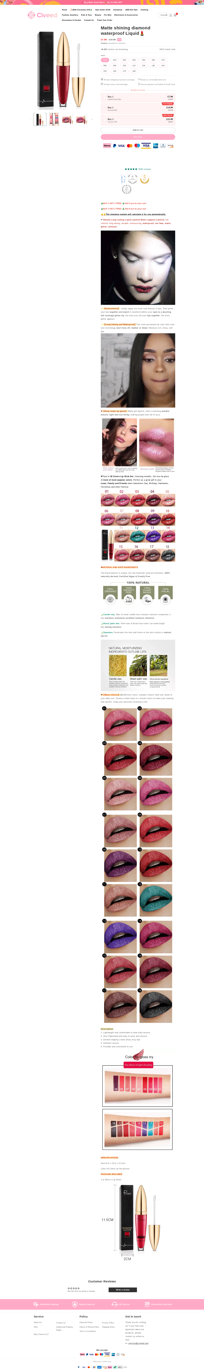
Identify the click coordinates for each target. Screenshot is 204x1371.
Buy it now (138, 137)
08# (105, 66)
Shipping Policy (108, 1327)
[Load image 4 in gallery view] (82, 119)
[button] (138, 97)
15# (105, 71)
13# (153, 66)
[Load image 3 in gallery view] (68, 119)
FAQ (36, 1327)
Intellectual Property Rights (64, 1328)
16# (114, 71)
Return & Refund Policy (89, 1327)
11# (134, 66)
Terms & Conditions (88, 1331)
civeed (109, 1361)
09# (114, 66)
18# (134, 71)
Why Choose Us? (41, 1334)
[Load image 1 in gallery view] (39, 119)
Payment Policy (86, 1322)
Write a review (123, 1290)
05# (143, 60)
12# (143, 66)
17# (124, 71)
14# (163, 66)
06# (153, 60)
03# (124, 60)
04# (134, 60)
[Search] (166, 15)
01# (105, 60)
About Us (38, 1322)
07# (163, 60)
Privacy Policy (108, 1323)
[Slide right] (92, 119)
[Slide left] (30, 119)
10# (124, 66)
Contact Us (61, 1323)
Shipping (104, 43)
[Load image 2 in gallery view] (53, 119)
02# (114, 60)
